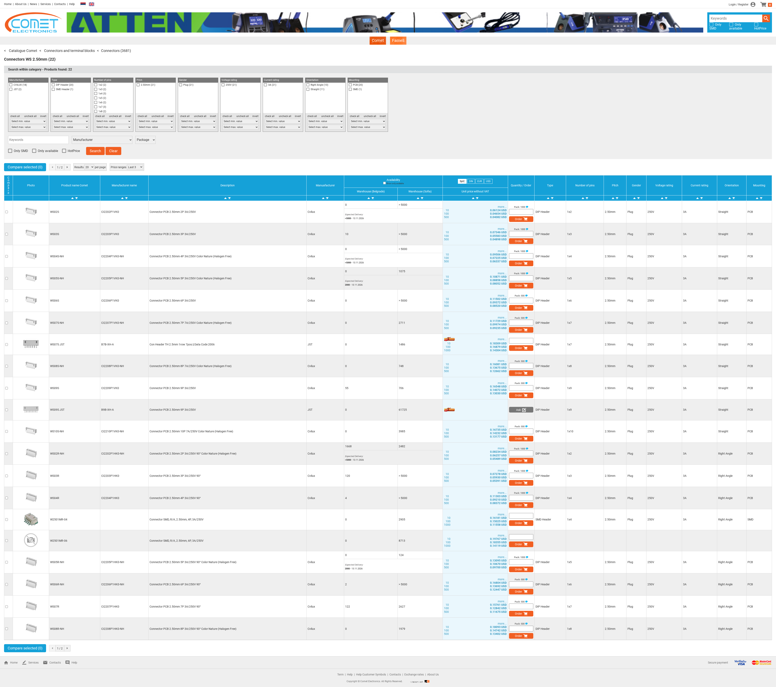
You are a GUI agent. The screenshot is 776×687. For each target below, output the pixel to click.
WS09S (54, 388)
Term (340, 674)
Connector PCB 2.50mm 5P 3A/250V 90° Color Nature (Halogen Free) (193, 562)
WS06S (54, 300)
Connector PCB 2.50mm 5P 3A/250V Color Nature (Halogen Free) (191, 278)
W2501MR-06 (58, 540)
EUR (479, 181)
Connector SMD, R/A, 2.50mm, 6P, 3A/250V (176, 540)
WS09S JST (57, 409)
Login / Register (739, 4)
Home (8, 4)
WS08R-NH (57, 628)
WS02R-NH (57, 453)
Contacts (60, 4)
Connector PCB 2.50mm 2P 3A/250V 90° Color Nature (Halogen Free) (193, 453)
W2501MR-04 (58, 519)
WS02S (54, 211)
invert (43, 116)
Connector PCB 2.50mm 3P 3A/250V (173, 234)
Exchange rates (414, 674)
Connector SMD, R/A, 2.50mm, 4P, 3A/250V (176, 519)
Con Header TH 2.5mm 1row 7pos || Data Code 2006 (182, 344)
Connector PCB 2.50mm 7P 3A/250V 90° (175, 606)
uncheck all (30, 116)
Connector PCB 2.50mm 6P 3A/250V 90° (175, 584)
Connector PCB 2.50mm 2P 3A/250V (173, 211)
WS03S (54, 234)
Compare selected (25, 167)
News (33, 4)
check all (15, 116)
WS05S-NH (57, 278)
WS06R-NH (57, 584)
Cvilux (311, 211)
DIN (471, 181)
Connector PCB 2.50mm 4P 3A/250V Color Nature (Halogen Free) (191, 256)
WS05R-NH (57, 562)
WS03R (54, 475)
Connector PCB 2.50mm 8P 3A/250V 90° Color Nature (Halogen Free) (193, 628)
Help (72, 4)
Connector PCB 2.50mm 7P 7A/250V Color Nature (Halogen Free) (191, 322)
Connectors (110, 51)
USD (488, 181)
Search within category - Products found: (40, 69)
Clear (113, 151)
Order (518, 219)
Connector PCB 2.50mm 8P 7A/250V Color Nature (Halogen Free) (191, 366)
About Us (20, 4)
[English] (91, 4)
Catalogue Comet (22, 51)
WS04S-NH (57, 256)
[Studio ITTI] (419, 681)
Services (45, 4)
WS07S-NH (57, 322)
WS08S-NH (57, 366)
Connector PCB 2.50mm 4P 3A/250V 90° (175, 498)
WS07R (54, 606)
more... (502, 206)
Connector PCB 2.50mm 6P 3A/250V (173, 300)
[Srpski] (83, 4)
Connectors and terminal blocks (69, 51)
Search (766, 18)
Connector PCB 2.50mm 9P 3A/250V (173, 388)
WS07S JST (57, 344)
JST (310, 344)
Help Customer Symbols (371, 674)
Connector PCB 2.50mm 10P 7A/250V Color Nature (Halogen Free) (191, 431)
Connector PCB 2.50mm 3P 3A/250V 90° (175, 475)
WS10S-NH (57, 431)
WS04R (54, 498)
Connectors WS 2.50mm (25, 59)
